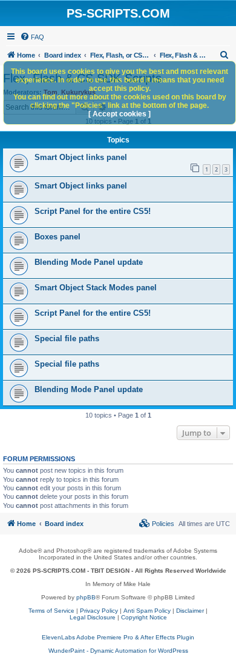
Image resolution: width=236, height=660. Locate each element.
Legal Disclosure (93, 617)
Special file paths (66, 338)
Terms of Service (51, 610)
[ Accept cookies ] (119, 114)
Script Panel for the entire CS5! (92, 211)
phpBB (86, 597)
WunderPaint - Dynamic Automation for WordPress (118, 650)
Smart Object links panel (80, 157)
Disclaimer (190, 610)
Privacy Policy (99, 610)
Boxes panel (57, 236)
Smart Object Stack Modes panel (95, 287)
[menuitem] (32, 37)
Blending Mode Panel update (88, 262)
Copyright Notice (144, 617)
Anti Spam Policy (147, 610)
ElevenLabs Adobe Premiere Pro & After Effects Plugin (118, 637)
